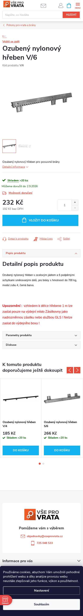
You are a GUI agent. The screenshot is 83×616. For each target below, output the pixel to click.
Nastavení (41, 590)
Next (77, 370)
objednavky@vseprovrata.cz (45, 536)
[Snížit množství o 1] (75, 208)
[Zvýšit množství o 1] (75, 202)
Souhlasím (41, 604)
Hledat (71, 15)
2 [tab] (43, 464)
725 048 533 (45, 543)
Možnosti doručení (20, 193)
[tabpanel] (21, 418)
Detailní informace (13, 167)
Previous (70, 370)
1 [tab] (40, 464)
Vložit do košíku (44, 220)
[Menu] (77, 5)
